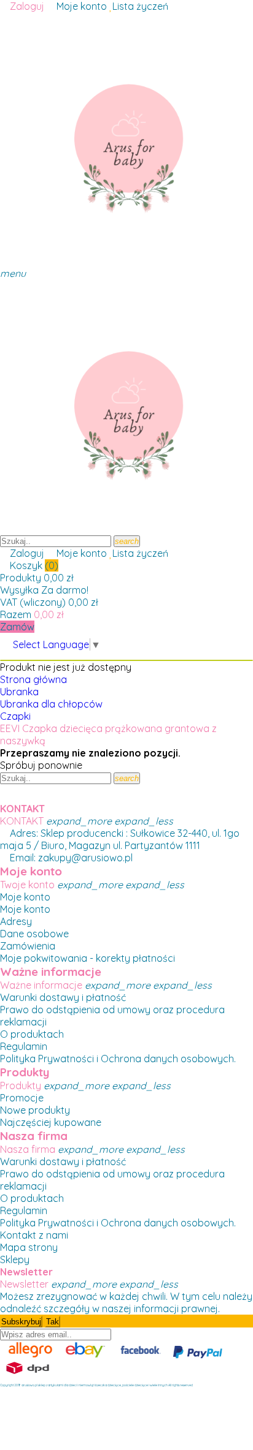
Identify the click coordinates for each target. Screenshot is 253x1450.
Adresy (16, 921)
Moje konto (25, 897)
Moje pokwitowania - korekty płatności (87, 958)
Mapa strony (29, 1247)
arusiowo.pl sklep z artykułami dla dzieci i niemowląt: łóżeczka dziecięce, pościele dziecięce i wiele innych (94, 1385)
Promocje (22, 1098)
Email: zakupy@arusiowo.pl (70, 857)
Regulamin (23, 1046)
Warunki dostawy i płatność (63, 997)
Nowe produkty (35, 1110)
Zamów (17, 627)
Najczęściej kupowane (50, 1122)
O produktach (32, 1034)
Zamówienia (27, 946)
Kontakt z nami (34, 1235)
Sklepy (14, 1259)
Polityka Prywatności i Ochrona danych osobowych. (118, 1058)
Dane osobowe (34, 933)
